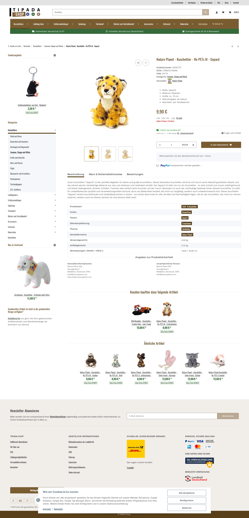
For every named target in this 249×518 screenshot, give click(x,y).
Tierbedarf (12, 210)
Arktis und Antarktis (17, 157)
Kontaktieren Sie (14, 318)
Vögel (12, 168)
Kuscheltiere (12, 130)
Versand (179, 118)
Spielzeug (11, 205)
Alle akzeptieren (187, 493)
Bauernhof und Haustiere (19, 141)
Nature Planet (187, 234)
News (227, 2)
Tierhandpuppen (16, 184)
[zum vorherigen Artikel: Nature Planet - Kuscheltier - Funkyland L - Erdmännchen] (232, 46)
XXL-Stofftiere (15, 189)
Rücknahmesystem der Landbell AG (81, 441)
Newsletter (14, 467)
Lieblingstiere (13, 194)
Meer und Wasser (16, 162)
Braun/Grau (186, 212)
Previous (15, 89)
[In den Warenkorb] (69, 55)
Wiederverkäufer (206, 2)
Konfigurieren (187, 500)
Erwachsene (186, 223)
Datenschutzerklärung (58, 416)
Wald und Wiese (16, 136)
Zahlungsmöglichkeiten (18, 457)
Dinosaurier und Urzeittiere (20, 173)
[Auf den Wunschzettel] (146, 62)
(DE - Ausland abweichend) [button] (185, 133)
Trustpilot (130, 467)
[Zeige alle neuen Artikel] (55, 245)
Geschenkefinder (177, 2)
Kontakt (236, 2)
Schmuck (11, 226)
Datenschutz (58, 509)
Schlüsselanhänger (14, 200)
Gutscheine (12, 237)
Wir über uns (14, 446)
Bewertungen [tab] (135, 174)
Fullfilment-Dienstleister (19, 441)
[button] (217, 12)
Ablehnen (187, 508)
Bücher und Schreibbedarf (17, 216)
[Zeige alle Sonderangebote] (55, 55)
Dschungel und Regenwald (19, 146)
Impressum (47, 509)
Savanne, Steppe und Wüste (177, 76)
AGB (70, 451)
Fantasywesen (15, 178)
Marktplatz (192, 2)
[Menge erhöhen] (193, 145)
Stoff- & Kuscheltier (189, 206)
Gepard (184, 217)
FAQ (218, 2)
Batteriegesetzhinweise (77, 467)
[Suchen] (205, 12)
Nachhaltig (186, 229)
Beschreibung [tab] (75, 174)
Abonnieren (228, 416)
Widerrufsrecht (74, 472)
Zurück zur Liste (15, 46)
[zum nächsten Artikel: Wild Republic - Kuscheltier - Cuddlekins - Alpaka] (238, 46)
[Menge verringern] (160, 145)
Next (48, 89)
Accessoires (12, 221)
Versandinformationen (18, 462)
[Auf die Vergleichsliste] (138, 62)
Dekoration (12, 232)
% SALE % (217, 23)
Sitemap (72, 457)
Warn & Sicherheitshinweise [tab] (105, 174)
